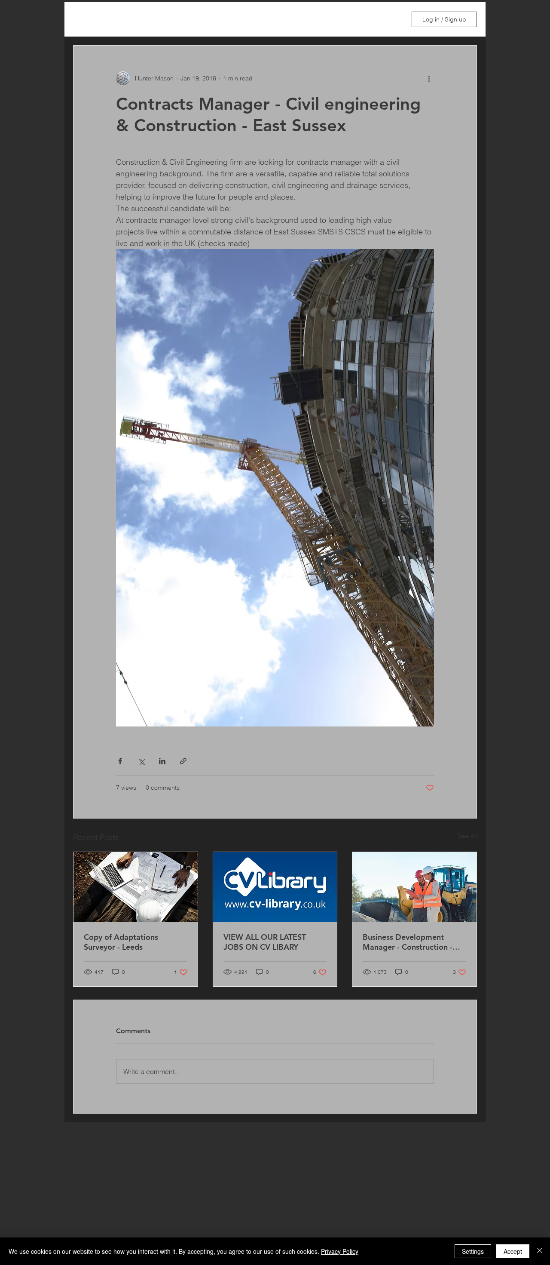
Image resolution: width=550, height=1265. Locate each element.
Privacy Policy (339, 1251)
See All (467, 836)
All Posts (85, 19)
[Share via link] (183, 761)
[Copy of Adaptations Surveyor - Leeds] (135, 887)
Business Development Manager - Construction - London (407, 942)
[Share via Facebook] (120, 761)
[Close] (540, 1251)
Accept (513, 1251)
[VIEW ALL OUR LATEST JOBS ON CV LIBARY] (275, 887)
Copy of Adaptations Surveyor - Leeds (121, 942)
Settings (473, 1251)
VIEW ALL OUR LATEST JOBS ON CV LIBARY (264, 942)
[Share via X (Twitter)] (141, 761)
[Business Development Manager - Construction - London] (414, 887)
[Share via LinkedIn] (162, 761)
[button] (390, 19)
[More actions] (429, 78)
